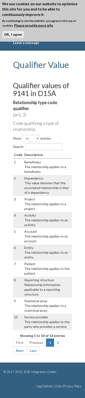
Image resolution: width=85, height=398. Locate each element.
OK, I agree (13, 34)
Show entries (32, 138)
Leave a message (26, 43)
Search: (18, 147)
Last (33, 351)
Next (20, 351)
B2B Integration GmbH (39, 372)
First (20, 342)
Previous (36, 342)
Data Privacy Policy (68, 386)
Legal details (44, 386)
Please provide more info (33, 25)
